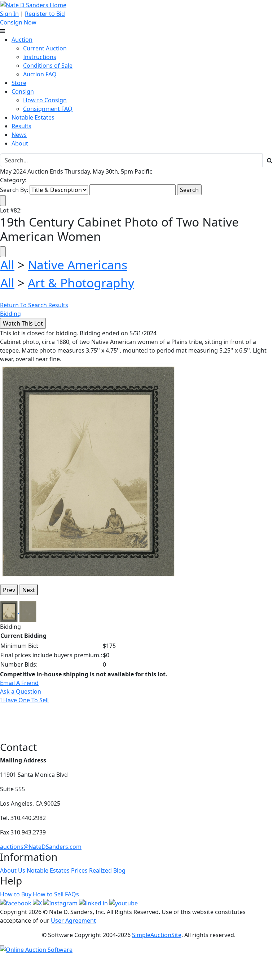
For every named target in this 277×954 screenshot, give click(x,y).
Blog (119, 870)
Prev (9, 590)
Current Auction (45, 48)
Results (21, 126)
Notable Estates (33, 117)
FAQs (72, 894)
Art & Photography (81, 282)
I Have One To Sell (24, 700)
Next (28, 590)
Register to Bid (45, 14)
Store (19, 83)
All (7, 264)
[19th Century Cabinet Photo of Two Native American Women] (88, 470)
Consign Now (18, 22)
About (20, 143)
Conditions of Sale (47, 66)
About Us (12, 870)
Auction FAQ (40, 74)
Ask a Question (20, 691)
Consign (23, 91)
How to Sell (48, 894)
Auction (22, 40)
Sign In (9, 14)
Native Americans (77, 264)
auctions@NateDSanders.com (41, 847)
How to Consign (45, 100)
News (19, 135)
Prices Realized (91, 870)
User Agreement (73, 920)
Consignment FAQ (47, 109)
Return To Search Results (34, 305)
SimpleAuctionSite (156, 935)
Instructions (39, 57)
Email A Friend (19, 683)
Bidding (10, 314)
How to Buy (15, 894)
